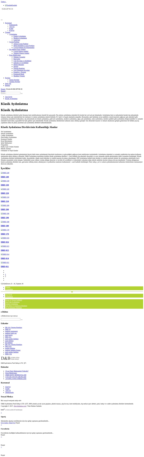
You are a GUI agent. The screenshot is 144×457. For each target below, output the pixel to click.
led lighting (9, 343)
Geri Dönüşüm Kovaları (21, 70)
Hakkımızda (13, 25)
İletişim (7, 85)
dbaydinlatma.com (20, 406)
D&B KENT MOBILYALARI (15, 375)
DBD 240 (5, 177)
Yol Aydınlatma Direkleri (13, 308)
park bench (8, 335)
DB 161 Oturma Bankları (13, 327)
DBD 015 (5, 250)
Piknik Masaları (18, 65)
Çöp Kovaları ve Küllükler (22, 61)
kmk (3, 410)
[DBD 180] (72, 222)
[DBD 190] (72, 214)
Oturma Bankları (19, 68)
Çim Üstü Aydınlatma (12, 302)
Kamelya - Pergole (19, 72)
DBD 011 (5, 266)
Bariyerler (16, 59)
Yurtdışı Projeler (14, 82)
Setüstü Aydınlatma (11, 304)
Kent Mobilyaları (15, 55)
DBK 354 (8, 354)
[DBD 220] (72, 189)
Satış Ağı (8, 83)
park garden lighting (11, 339)
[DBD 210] (72, 197)
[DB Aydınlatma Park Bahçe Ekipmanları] (14, 17)
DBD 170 (5, 234)
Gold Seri (16, 40)
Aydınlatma (13, 34)
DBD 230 (5, 185)
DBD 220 (5, 193)
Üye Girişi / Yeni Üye (8, 423)
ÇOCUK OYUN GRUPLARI (15, 377)
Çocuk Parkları (14, 42)
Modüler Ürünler (19, 76)
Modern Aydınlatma (20, 38)
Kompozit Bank (18, 74)
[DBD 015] (72, 246)
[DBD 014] (72, 254)
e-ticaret (8, 410)
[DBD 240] (72, 173)
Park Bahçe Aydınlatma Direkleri (16, 306)
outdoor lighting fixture (12, 350)
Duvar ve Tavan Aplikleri (13, 300)
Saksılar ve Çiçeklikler (20, 63)
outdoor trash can (11, 333)
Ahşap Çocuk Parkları (20, 44)
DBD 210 (5, 201)
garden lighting (10, 348)
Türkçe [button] (3, 2)
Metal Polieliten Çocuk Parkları (23, 46)
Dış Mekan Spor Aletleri (17, 49)
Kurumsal (8, 23)
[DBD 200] (72, 205)
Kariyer (11, 30)
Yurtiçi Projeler (14, 80)
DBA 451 (8, 346)
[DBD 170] (72, 230)
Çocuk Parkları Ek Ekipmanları (23, 47)
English (14, 5)
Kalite (11, 28)
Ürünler (7, 32)
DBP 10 (7, 329)
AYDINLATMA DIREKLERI (15, 379)
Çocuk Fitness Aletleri (20, 51)
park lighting (9, 341)
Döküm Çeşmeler (19, 57)
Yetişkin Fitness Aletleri (21, 53)
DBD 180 (5, 226)
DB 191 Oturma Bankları (13, 344)
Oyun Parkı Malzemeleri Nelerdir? (16, 371)
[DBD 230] (72, 181)
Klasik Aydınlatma (19, 36)
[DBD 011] (72, 263)
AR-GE (12, 27)
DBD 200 (5, 209)
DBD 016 (5, 242)
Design (15, 66)
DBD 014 (5, 258)
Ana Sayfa (8, 97)
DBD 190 (5, 218)
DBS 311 (8, 337)
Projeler (7, 78)
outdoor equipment (11, 331)
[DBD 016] (72, 238)
